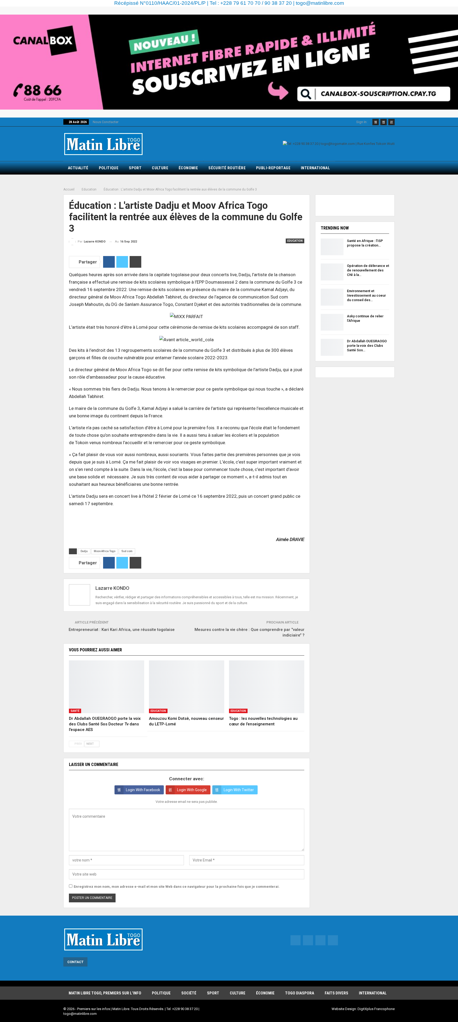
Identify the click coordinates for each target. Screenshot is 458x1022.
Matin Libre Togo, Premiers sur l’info (105, 993)
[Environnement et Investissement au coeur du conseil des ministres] (332, 297)
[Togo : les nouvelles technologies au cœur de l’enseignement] (266, 686)
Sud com (127, 551)
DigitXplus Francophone (376, 1009)
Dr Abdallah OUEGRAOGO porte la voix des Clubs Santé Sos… (367, 345)
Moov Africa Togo (104, 551)
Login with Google (192, 790)
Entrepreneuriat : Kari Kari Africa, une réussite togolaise (122, 629)
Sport (135, 168)
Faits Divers (336, 993)
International (315, 168)
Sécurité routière (227, 168)
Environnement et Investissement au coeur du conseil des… (366, 295)
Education (295, 240)
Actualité (78, 168)
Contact (75, 962)
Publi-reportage (273, 168)
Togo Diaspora (299, 993)
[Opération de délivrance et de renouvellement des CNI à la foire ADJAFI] (332, 271)
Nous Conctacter (105, 122)
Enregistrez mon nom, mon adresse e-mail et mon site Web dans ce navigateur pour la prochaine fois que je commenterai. (177, 887)
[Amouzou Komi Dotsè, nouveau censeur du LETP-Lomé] (186, 686)
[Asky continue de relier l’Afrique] (332, 322)
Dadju (84, 551)
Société (188, 993)
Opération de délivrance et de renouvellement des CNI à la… (368, 270)
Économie (188, 168)
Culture (160, 168)
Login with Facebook (143, 790)
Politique (109, 168)
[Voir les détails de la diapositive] (229, 62)
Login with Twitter (239, 790)
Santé (75, 710)
